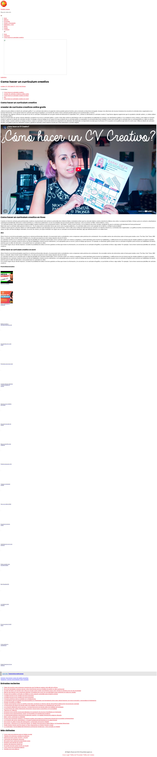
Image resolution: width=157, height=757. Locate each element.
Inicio (5, 18)
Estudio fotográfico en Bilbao (12, 702)
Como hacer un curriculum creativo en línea (16, 95)
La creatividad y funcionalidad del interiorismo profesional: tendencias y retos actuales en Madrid (32, 726)
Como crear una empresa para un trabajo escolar (18, 734)
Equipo (6, 28)
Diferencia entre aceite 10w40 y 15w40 (16, 737)
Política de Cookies (88, 755)
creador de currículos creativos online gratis (16, 94)
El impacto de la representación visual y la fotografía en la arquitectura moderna (27, 713)
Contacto (6, 29)
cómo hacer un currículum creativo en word (16, 99)
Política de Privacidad (76, 755)
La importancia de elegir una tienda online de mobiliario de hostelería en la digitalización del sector (32, 705)
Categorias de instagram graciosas (14, 739)
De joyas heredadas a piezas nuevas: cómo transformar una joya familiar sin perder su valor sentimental (34, 689)
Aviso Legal (65, 755)
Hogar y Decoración (10, 23)
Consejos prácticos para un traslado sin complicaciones (20, 699)
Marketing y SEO (9, 24)
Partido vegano (5, 9)
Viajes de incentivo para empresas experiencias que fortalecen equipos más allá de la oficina (31, 687)
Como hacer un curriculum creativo (14, 92)
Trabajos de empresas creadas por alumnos (16, 736)
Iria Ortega (22, 86)
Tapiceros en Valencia (10, 710)
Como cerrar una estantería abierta (14, 747)
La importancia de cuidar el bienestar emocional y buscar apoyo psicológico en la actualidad (30, 708)
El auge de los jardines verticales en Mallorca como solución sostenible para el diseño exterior (31, 694)
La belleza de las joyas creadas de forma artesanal (19, 695)
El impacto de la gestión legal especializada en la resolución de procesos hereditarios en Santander (32, 712)
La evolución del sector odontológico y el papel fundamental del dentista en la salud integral (30, 720)
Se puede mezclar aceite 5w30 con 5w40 (16, 746)
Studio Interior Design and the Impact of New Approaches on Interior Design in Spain (28, 725)
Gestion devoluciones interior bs (13, 744)
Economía (7, 21)
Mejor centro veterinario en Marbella (14, 717)
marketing (3, 77)
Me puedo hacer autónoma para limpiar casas (17, 741)
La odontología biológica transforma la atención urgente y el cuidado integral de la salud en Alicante (33, 715)
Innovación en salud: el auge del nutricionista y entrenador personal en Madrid (26, 722)
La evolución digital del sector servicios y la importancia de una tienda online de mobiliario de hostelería (33, 707)
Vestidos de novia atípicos (11, 749)
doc (5, 97)
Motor (5, 26)
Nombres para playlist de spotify (13, 742)
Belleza (6, 20)
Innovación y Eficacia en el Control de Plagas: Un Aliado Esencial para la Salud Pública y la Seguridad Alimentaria (36, 723)
